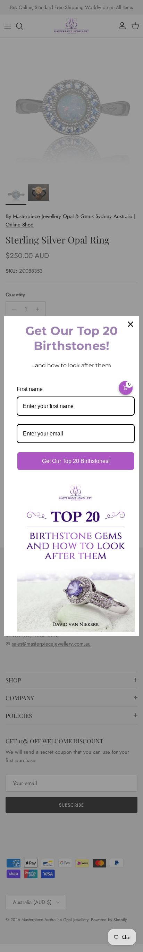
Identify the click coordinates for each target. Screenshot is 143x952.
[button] (126, 388)
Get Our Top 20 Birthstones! (76, 461)
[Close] (130, 324)
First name (30, 389)
